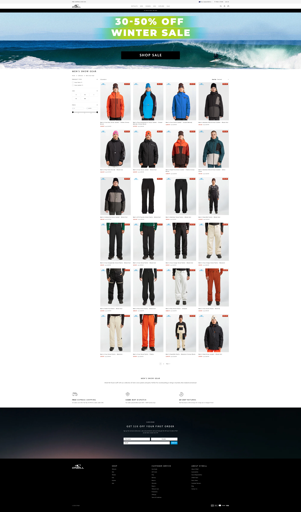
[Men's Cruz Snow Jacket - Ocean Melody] (181, 101)
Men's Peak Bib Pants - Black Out (209, 217)
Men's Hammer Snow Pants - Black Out (178, 217)
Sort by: (214, 79)
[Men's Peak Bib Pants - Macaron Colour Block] (181, 333)
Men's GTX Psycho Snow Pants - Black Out (147, 217)
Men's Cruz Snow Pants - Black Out (144, 263)
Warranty (154, 483)
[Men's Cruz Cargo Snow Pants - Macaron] (214, 242)
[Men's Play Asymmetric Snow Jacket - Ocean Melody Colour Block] (148, 101)
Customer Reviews (196, 483)
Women (114, 474)
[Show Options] (176, 439)
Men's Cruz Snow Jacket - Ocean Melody (179, 122)
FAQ (153, 474)
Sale (113, 483)
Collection (80, 75)
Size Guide (154, 469)
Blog (192, 486)
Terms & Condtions (156, 497)
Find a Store (194, 480)
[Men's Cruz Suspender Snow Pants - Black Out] (115, 242)
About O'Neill (195, 469)
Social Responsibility (196, 474)
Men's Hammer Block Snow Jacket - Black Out (213, 122)
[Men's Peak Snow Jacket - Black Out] (214, 333)
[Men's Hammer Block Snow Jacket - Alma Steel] (214, 149)
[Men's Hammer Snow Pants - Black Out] (181, 196)
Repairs (153, 486)
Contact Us (194, 489)
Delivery (154, 477)
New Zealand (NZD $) (206, 2)
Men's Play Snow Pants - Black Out (144, 308)
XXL (85, 98)
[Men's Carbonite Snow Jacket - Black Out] (115, 196)
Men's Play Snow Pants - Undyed (176, 308)
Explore (114, 480)
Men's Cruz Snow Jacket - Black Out (145, 169)
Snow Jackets (78, 85)
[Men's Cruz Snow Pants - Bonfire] (214, 287)
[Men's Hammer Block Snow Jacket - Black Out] (214, 101)
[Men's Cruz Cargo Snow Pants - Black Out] (181, 242)
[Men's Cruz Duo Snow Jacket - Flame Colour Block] (115, 101)
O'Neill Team (194, 477)
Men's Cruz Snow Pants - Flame (143, 354)
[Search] (220, 6)
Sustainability (194, 472)
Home (73, 75)
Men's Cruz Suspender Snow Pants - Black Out (115, 263)
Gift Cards (154, 472)
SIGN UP (174, 443)
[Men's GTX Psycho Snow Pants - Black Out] (148, 196)
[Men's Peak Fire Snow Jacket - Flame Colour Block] (181, 149)
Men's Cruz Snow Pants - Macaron (111, 354)
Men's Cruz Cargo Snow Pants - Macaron (212, 263)
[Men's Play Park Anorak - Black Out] (115, 149)
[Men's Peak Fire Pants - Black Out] (115, 287)
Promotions (154, 491)
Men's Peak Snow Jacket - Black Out (210, 354)
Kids (113, 477)
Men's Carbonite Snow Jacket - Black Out (114, 217)
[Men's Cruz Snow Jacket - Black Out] (148, 149)
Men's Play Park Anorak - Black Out (111, 169)
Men (113, 472)
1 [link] (160, 363)
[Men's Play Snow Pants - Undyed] (181, 287)
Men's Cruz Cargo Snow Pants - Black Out (179, 263)
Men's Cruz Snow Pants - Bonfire (209, 308)
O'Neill (78, 505)
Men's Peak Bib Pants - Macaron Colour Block (180, 354)
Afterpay (154, 494)
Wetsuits (114, 469)
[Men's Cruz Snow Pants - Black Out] (148, 242)
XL (76, 98)
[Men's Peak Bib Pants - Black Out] (214, 196)
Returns (154, 480)
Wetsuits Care (155, 489)
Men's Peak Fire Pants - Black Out (111, 308)
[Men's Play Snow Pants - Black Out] (148, 287)
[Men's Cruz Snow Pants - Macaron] (115, 333)
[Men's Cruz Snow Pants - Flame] (148, 333)
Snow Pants (78, 82)
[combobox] (163, 439)
